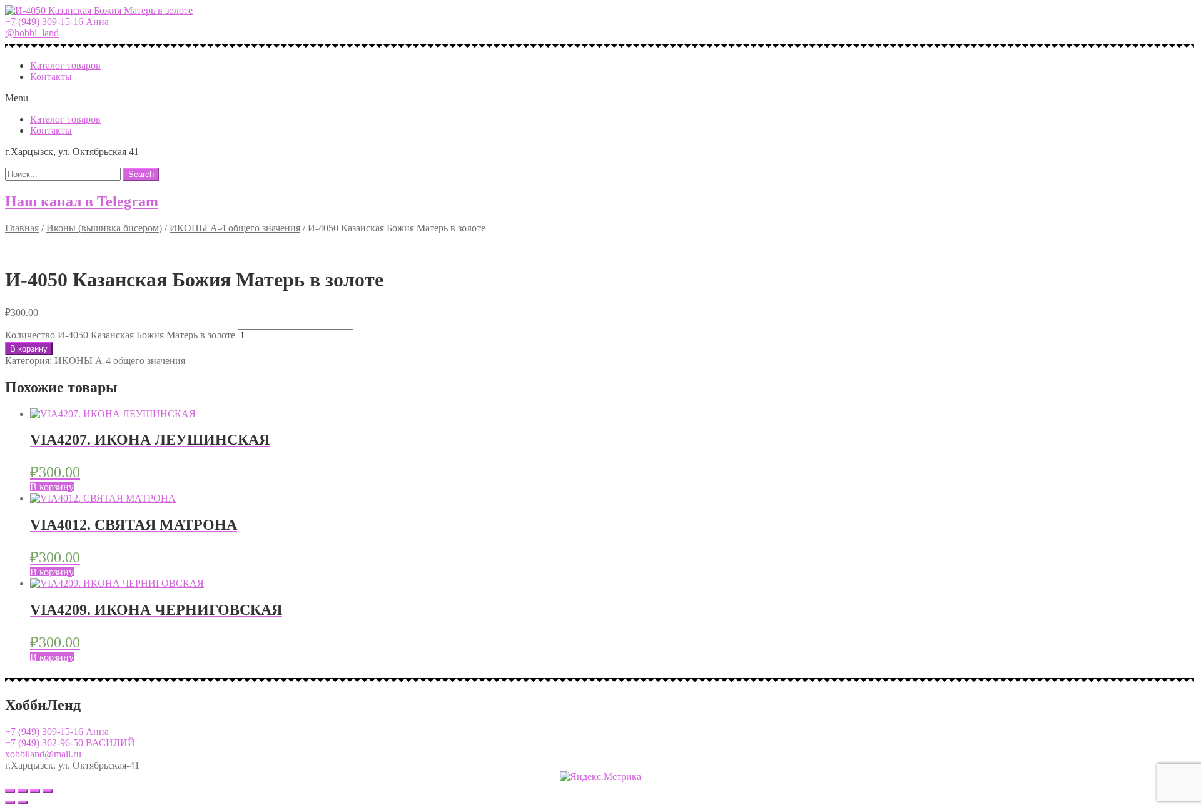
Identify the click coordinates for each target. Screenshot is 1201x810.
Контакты (51, 76)
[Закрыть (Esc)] (10, 791)
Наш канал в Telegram (81, 201)
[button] (57, 21)
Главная (22, 228)
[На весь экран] (35, 791)
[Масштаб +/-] (48, 791)
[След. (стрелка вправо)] (23, 802)
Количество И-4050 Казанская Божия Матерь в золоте (120, 335)
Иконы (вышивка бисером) (104, 228)
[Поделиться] (23, 791)
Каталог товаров (65, 65)
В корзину (29, 348)
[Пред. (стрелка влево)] (10, 802)
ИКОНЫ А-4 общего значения (235, 228)
